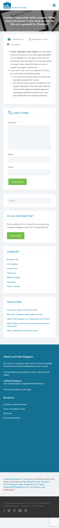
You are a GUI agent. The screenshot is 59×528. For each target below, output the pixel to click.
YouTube (20, 510)
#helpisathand (8, 489)
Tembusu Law (39, 487)
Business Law (12, 259)
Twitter (8, 510)
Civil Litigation (12, 264)
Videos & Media (13, 286)
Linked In (25, 510)
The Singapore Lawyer (31, 481)
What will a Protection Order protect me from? (25, 314)
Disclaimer (7, 413)
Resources (11, 282)
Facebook (4, 510)
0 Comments (15, 44)
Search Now (15, 235)
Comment (12, 122)
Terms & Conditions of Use (14, 409)
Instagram (14, 510)
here (29, 389)
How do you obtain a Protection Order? (22, 310)
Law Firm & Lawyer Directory (14, 404)
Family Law (11, 273)
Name (11, 154)
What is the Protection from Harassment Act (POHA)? (28, 319)
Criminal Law (12, 268)
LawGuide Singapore (11, 479)
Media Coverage (13, 277)
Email (11, 167)
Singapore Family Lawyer (34, 484)
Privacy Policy (37, 506)
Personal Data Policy (11, 417)
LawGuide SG (17, 39)
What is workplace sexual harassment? (22, 330)
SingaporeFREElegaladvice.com (16, 487)
